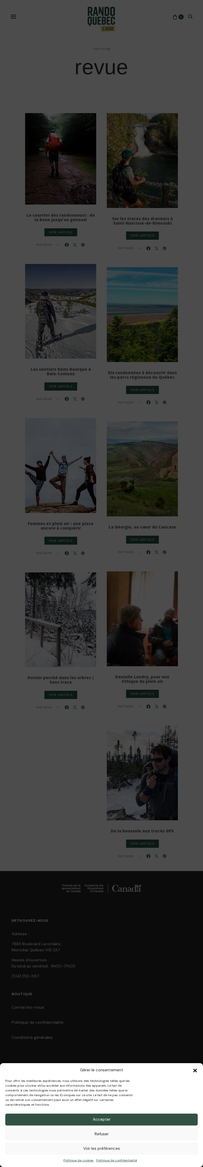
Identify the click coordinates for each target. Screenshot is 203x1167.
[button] (195, 1070)
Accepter (101, 1119)
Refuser (102, 1134)
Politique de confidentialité (116, 1160)
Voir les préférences (101, 1148)
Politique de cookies (78, 1160)
